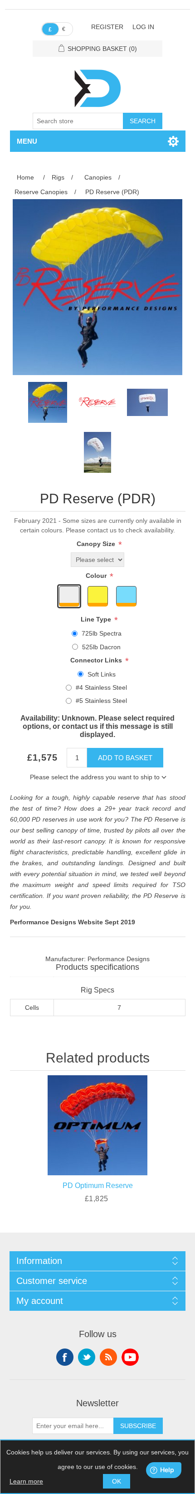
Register (107, 26)
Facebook (64, 1357)
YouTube (130, 1357)
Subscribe (138, 1425)
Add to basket (125, 758)
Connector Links (97, 660)
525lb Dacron (101, 647)
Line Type (97, 619)
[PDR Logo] (97, 402)
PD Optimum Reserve (98, 1185)
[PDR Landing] (97, 452)
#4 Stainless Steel (101, 687)
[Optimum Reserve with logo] (97, 1124)
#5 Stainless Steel (101, 700)
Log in (143, 26)
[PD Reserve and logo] (47, 402)
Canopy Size (97, 543)
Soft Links (102, 674)
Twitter (86, 1357)
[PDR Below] (147, 402)
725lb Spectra (102, 633)
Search (143, 121)
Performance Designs (119, 959)
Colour (97, 575)
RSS (108, 1357)
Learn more (26, 1481)
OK (116, 1481)
